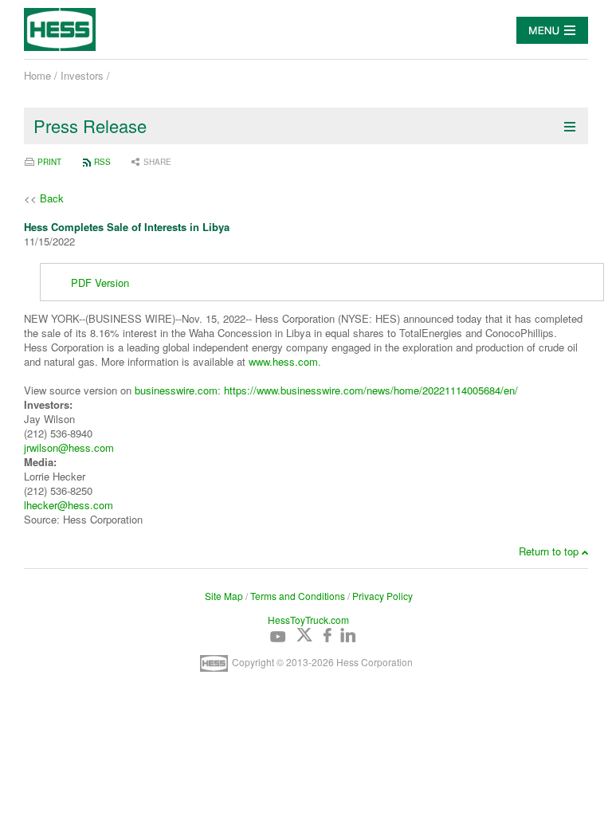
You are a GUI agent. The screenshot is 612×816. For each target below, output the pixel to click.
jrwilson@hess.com (69, 447)
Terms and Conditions (297, 595)
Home (37, 75)
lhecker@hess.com (68, 504)
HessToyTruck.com (308, 619)
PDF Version (100, 282)
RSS (102, 161)
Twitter (304, 635)
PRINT (49, 161)
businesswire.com (176, 390)
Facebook (331, 635)
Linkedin (347, 635)
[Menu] (552, 30)
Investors (82, 75)
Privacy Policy (382, 595)
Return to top (549, 551)
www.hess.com (283, 361)
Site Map (224, 595)
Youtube (278, 635)
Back (52, 198)
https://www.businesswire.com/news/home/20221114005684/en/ (371, 390)
